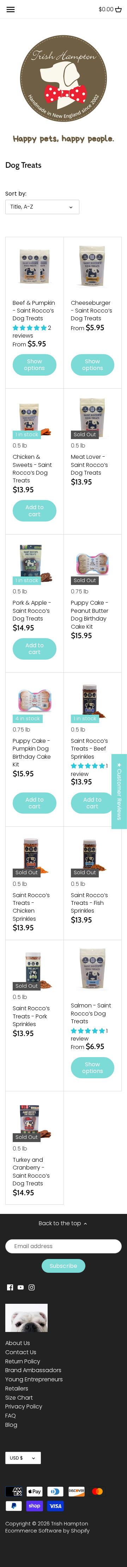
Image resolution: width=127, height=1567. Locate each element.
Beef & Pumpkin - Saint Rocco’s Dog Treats (34, 311)
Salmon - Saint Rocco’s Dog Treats (91, 1013)
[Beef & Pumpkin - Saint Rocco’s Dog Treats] (34, 266)
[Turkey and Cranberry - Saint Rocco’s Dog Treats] (34, 1120)
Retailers (16, 1388)
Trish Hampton (69, 1523)
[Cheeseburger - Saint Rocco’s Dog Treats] (93, 266)
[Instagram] (32, 1287)
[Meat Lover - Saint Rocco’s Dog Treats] (93, 417)
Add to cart (34, 510)
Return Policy (22, 1361)
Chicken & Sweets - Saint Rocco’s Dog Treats (32, 469)
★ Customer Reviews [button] (119, 791)
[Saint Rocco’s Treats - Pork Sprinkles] (34, 969)
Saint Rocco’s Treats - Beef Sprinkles (89, 749)
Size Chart (19, 1398)
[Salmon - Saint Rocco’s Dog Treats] (93, 969)
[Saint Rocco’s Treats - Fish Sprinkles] (93, 855)
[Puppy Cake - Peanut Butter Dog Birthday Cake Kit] (93, 563)
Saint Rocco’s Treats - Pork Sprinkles (31, 1016)
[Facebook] (10, 1287)
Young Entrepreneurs (34, 1379)
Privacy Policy (23, 1406)
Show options (34, 364)
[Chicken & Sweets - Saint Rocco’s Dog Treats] (34, 417)
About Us (17, 1343)
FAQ (10, 1416)
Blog (11, 1425)
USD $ (16, 1458)
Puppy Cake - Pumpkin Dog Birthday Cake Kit (32, 753)
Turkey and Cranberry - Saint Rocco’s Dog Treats (31, 1171)
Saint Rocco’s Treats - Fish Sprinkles (89, 903)
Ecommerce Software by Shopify (47, 1530)
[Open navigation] (10, 9)
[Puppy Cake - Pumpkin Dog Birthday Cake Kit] (34, 701)
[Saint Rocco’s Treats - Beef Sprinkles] (93, 701)
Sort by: (15, 193)
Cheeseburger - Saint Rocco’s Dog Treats (91, 311)
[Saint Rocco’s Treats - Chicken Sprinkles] (34, 855)
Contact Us (20, 1352)
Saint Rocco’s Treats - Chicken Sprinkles (31, 907)
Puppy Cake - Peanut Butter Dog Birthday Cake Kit (89, 614)
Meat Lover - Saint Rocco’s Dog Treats (89, 465)
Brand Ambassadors (33, 1370)
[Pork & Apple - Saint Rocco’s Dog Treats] (34, 563)
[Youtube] (21, 1287)
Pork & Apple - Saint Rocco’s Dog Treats (32, 611)
